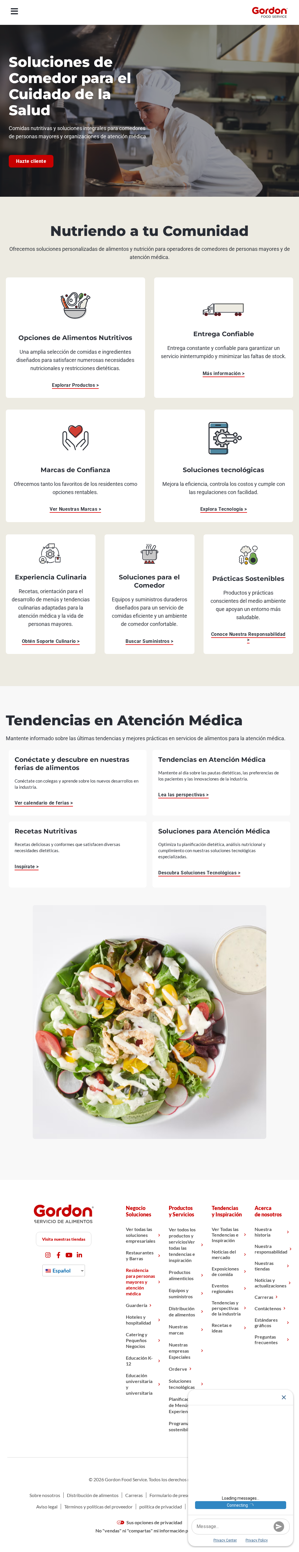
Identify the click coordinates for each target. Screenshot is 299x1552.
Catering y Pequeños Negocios (136, 1340)
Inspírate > (27, 866)
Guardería (136, 1305)
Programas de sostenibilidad (183, 1426)
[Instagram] (48, 1255)
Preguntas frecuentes (266, 1339)
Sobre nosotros (44, 1495)
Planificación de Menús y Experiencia (182, 1405)
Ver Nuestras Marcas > (75, 509)
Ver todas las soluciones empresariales (140, 1235)
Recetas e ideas (222, 1327)
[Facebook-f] (58, 1255)
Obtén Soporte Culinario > (51, 641)
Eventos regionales (222, 1288)
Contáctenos (268, 1308)
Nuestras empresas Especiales (179, 1351)
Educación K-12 (139, 1360)
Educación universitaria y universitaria (139, 1384)
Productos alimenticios (181, 1275)
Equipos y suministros (181, 1293)
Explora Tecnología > (223, 509)
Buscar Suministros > (149, 641)
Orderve (178, 1369)
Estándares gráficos (266, 1322)
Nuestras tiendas (264, 1265)
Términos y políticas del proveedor (98, 1506)
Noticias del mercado (224, 1254)
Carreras (264, 1297)
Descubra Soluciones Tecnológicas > (199, 873)
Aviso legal (47, 1506)
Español (61, 1270)
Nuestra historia (263, 1231)
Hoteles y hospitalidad (138, 1319)
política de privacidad (160, 1506)
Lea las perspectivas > (183, 794)
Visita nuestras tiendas (63, 1239)
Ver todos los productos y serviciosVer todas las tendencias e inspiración (182, 1245)
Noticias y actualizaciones (270, 1282)
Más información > (224, 373)
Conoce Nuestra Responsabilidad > (248, 637)
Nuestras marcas (178, 1329)
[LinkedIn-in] (80, 1255)
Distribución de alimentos (182, 1311)
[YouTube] (69, 1255)
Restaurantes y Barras (140, 1255)
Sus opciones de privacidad (154, 1522)
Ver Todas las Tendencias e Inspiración (225, 1234)
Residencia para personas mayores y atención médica (140, 1281)
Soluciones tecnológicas (182, 1384)
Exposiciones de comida (225, 1271)
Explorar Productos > (75, 385)
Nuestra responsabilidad (271, 1248)
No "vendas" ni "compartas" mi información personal (149, 1530)
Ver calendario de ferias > (44, 803)
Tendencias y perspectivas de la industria (226, 1308)
